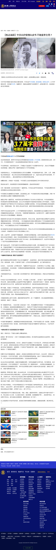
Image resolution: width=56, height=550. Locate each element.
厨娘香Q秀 (25, 516)
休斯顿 (24, 463)
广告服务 (39, 533)
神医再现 (48, 486)
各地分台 (18, 1)
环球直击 (22, 481)
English (47, 463)
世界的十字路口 (32, 493)
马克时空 (31, 495)
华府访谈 (22, 490)
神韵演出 (9, 493)
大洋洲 (20, 463)
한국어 (18, 465)
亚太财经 (22, 497)
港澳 (12, 479)
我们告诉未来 (43, 503)
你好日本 (25, 505)
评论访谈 (31, 477)
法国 (28, 463)
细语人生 (31, 499)
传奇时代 (42, 505)
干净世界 (23, 536)
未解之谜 (39, 479)
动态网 (49, 536)
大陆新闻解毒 (32, 497)
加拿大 (12, 463)
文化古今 (39, 490)
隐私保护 (21, 533)
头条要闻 (9, 487)
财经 (12, 483)
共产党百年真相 (43, 507)
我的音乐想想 (26, 522)
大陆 (8, 485)
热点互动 (31, 481)
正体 (22, 1)
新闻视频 (22, 477)
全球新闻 (22, 479)
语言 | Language (31, 1)
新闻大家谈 (31, 479)
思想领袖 (31, 486)
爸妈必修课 (39, 488)
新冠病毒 (38, 82)
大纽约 (8, 463)
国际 (8, 479)
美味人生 (25, 511)
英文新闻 (38, 1)
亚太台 (36, 463)
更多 (14, 538)
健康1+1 (48, 479)
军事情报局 (31, 490)
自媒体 (8, 30)
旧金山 (32, 463)
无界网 (3, 538)
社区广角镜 (22, 493)
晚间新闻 (22, 484)
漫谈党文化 (42, 524)
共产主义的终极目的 (44, 509)
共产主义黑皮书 (43, 520)
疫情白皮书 (46, 82)
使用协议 (27, 533)
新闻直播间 (42, 5)
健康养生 (48, 477)
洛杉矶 (16, 463)
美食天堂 (25, 509)
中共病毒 (32, 82)
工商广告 (42, 527)
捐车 (50, 1)
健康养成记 (48, 484)
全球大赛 (14, 493)
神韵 (10, 1)
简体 (25, 1)
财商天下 (13, 30)
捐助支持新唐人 (42, 471)
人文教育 (40, 477)
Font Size (49, 73)
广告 (43, 1)
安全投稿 (33, 533)
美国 (8, 481)
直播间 (33, 472)
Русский (9, 465)
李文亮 (13, 84)
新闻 (9, 477)
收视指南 (15, 533)
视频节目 (21, 472)
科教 (12, 485)
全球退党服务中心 (37, 536)
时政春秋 (31, 484)
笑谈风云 (39, 481)
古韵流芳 (39, 482)
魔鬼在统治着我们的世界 (45, 511)
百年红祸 (42, 516)
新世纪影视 (8, 538)
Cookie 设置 (28, 547)
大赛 (13, 1)
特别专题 (42, 501)
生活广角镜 (25, 503)
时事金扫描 (31, 482)
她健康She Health (50, 481)
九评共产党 (42, 512)
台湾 (12, 481)
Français (3, 465)
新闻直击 (22, 486)
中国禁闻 (22, 482)
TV (47, 5)
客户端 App (51, 533)
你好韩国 (25, 507)
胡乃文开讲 (48, 482)
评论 (5, 30)
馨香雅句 (39, 484)
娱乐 (16, 479)
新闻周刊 (22, 488)
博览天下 (9, 491)
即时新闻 (9, 489)
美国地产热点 (40, 492)
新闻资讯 (14, 472)
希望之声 (29, 536)
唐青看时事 (31, 492)
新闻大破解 (31, 488)
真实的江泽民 (43, 514)
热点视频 (14, 487)
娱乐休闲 (26, 501)
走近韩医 (48, 488)
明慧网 (44, 536)
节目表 (27, 472)
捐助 (47, 1)
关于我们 (10, 533)
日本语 (14, 465)
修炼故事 (42, 525)
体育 (16, 481)
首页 (2, 30)
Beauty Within (26, 512)
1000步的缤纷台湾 (27, 519)
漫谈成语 (39, 486)
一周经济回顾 (23, 492)
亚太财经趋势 (23, 495)
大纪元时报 (17, 536)
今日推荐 (14, 489)
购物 (54, 1)
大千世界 (25, 514)
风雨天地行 (42, 518)
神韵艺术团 (10, 536)
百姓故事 (42, 522)
